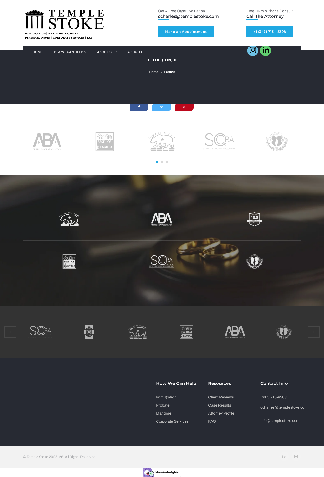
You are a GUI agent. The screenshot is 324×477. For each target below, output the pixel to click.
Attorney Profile (221, 413)
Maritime (163, 413)
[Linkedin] (284, 456)
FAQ (212, 421)
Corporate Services (172, 421)
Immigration (166, 397)
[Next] (314, 332)
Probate (163, 405)
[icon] (252, 51)
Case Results (219, 405)
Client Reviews (221, 397)
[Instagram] (296, 456)
